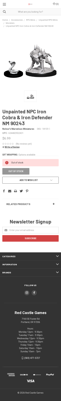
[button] (30, 204)
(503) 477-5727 (32, 358)
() (57, 4)
